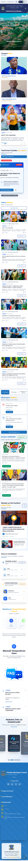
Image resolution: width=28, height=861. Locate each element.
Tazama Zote (22, 562)
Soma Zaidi (5, 142)
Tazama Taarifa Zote (9, 156)
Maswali (3, 1)
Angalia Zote (21, 437)
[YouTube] (12, 784)
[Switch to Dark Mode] (16, 2)
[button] (14, 696)
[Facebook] (15, 784)
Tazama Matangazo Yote (14, 432)
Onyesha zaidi (8, 701)
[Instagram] (8, 784)
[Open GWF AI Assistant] (24, 857)
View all (25, 505)
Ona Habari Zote (14, 208)
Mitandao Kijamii (11, 1)
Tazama (10, 412)
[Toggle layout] (20, 844)
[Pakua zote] (22, 569)
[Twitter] (19, 784)
